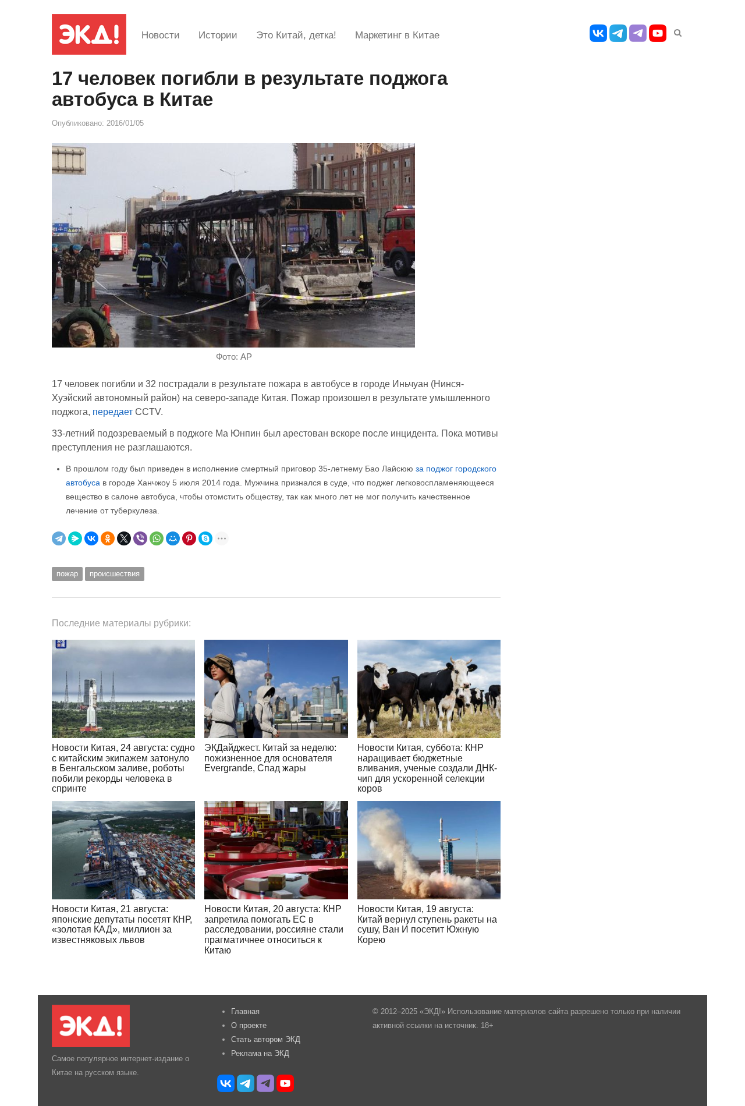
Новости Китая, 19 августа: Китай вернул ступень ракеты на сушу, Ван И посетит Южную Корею (427, 924)
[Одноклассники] (108, 538)
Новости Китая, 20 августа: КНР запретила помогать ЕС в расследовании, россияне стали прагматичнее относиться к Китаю (273, 929)
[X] (124, 538)
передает (113, 411)
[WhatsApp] (157, 538)
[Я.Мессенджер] (75, 538)
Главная (245, 1011)
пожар (67, 573)
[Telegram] (59, 538)
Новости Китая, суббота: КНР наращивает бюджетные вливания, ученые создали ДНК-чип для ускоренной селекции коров (427, 768)
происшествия (115, 573)
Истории (217, 35)
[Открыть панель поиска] (675, 31)
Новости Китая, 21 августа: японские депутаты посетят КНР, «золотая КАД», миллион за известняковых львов (122, 924)
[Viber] (140, 538)
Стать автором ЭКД (265, 1039)
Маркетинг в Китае (397, 35)
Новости (160, 35)
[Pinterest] (189, 538)
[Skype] (205, 538)
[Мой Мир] (173, 538)
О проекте (249, 1025)
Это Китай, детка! (296, 35)
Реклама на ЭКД (260, 1053)
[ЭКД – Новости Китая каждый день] (89, 34)
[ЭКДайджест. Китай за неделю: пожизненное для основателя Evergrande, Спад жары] (275, 689)
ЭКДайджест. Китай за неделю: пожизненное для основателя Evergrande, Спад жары (270, 758)
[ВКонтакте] (91, 538)
